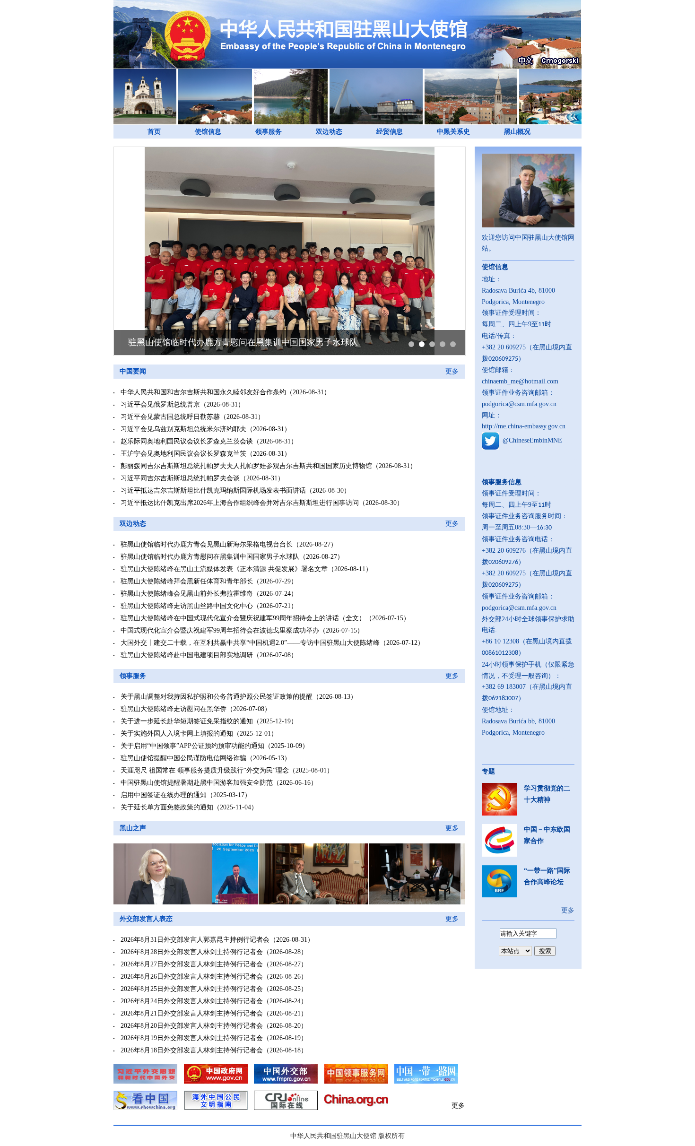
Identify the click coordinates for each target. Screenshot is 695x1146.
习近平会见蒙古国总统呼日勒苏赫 (170, 416)
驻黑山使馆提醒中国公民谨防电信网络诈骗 (183, 758)
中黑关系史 (453, 131)
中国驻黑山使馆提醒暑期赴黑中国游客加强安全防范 (197, 782)
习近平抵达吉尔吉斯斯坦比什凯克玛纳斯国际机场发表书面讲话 (213, 490)
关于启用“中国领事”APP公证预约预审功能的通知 (192, 745)
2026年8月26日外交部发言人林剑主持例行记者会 (192, 976)
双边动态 (329, 131)
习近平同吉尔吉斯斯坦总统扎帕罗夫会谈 (180, 478)
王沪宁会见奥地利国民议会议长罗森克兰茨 (183, 453)
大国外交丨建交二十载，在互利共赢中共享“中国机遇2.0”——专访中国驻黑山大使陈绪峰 (250, 642)
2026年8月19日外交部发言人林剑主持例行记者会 (192, 1038)
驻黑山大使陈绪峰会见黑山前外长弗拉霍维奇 (187, 593)
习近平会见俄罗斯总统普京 (160, 404)
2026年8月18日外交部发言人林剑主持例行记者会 (192, 1050)
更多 (452, 371)
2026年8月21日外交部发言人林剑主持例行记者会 (192, 1013)
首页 (154, 131)
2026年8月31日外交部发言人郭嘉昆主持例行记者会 (195, 939)
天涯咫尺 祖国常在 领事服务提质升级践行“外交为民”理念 (205, 770)
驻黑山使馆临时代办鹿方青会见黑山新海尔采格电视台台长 (207, 544)
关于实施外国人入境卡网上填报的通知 (177, 733)
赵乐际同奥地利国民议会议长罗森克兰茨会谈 (187, 441)
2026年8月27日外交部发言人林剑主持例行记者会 (192, 964)
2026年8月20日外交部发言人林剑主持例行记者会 (192, 1025)
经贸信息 (389, 131)
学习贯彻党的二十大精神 (547, 794)
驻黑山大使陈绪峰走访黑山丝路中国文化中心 (187, 605)
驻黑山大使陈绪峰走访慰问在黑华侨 (173, 708)
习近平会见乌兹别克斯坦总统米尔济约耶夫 (183, 429)
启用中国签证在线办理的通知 (164, 795)
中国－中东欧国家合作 (547, 835)
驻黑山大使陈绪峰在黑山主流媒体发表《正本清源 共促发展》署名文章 (224, 569)
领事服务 (268, 131)
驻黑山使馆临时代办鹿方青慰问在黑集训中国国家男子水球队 (243, 342)
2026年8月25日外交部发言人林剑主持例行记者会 (192, 988)
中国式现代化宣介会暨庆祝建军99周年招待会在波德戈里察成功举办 (220, 630)
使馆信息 (208, 131)
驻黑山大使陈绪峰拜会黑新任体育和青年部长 (187, 581)
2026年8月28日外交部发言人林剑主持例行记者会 (192, 951)
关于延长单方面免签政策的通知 (167, 807)
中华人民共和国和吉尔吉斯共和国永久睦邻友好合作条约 (203, 392)
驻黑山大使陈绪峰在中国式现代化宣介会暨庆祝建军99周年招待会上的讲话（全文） (243, 618)
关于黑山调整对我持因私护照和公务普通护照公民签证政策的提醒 (217, 696)
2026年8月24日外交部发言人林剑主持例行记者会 (192, 1001)
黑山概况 (517, 131)
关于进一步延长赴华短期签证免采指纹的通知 (187, 721)
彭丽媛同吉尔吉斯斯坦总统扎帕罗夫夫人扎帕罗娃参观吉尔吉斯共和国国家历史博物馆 (246, 465)
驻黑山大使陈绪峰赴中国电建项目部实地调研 (187, 655)
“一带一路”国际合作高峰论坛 (547, 876)
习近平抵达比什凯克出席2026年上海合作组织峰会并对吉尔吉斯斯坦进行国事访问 (240, 502)
